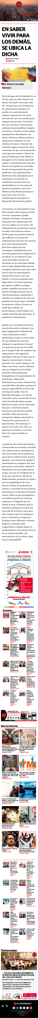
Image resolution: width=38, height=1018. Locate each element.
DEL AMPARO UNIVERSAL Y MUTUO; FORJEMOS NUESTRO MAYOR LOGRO (27, 850)
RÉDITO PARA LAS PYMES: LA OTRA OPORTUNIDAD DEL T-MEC (27, 774)
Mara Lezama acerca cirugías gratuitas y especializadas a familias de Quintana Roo (31, 681)
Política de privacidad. (22, 1013)
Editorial (11, 61)
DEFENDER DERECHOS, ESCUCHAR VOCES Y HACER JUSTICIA (8, 825)
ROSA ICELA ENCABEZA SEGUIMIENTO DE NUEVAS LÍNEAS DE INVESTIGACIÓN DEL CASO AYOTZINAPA (18, 975)
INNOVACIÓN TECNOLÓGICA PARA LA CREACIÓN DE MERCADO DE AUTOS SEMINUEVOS (14, 666)
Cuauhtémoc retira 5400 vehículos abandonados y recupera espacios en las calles (14, 885)
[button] (2, 1006)
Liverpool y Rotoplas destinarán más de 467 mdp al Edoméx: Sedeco (14, 903)
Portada (31, 979)
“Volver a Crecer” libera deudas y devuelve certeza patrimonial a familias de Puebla (14, 696)
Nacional (26, 979)
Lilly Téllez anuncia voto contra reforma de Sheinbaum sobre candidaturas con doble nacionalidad (14, 634)
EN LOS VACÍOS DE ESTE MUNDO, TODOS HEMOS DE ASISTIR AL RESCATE (10, 800)
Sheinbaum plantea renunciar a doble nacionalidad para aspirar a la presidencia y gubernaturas (31, 650)
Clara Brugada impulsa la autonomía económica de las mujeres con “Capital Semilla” (30, 696)
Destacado (20, 979)
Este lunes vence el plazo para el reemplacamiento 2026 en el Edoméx (32, 901)
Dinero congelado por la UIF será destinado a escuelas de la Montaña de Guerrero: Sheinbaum (31, 634)
